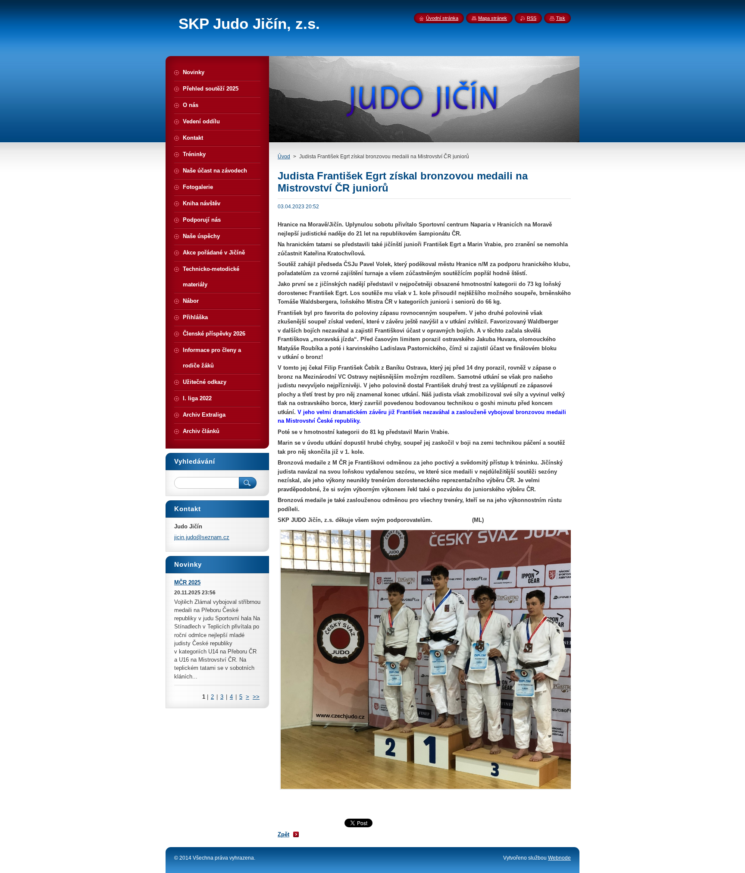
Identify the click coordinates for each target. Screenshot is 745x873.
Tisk (560, 18)
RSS (531, 18)
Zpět (283, 834)
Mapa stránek (492, 18)
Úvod (284, 156)
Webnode (559, 857)
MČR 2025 (187, 582)
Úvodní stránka (442, 18)
